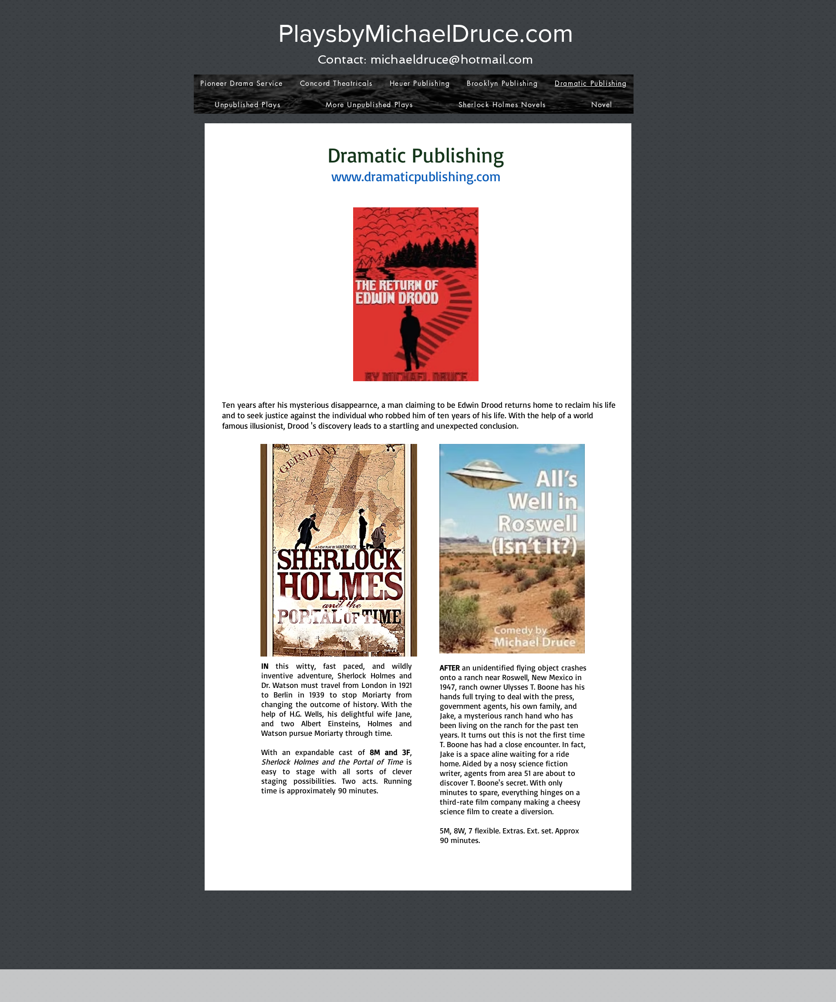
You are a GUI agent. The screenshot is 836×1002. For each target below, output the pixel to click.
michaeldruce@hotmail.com (451, 59)
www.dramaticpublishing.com (416, 176)
